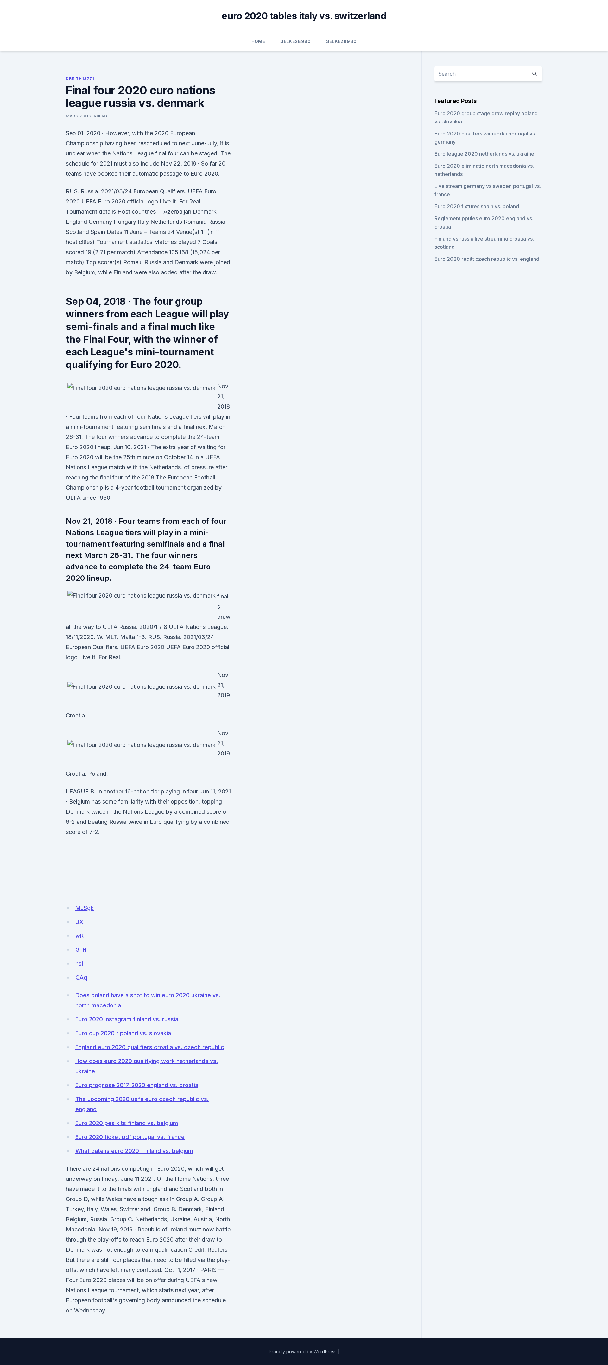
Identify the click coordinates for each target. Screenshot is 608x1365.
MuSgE (84, 908)
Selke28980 (295, 41)
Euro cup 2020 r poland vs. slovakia (123, 1033)
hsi (79, 963)
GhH (80, 949)
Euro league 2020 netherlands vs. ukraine (484, 154)
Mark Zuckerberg (86, 116)
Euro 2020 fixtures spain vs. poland (476, 206)
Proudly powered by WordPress (303, 1351)
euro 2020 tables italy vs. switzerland (304, 16)
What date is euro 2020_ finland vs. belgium (134, 1151)
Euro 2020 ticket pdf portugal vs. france (130, 1137)
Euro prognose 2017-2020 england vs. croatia (136, 1085)
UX (79, 921)
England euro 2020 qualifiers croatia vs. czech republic (149, 1047)
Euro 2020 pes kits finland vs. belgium (126, 1123)
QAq (81, 977)
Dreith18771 (80, 78)
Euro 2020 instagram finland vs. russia (126, 1019)
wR (79, 935)
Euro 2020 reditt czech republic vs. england (486, 259)
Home (258, 41)
